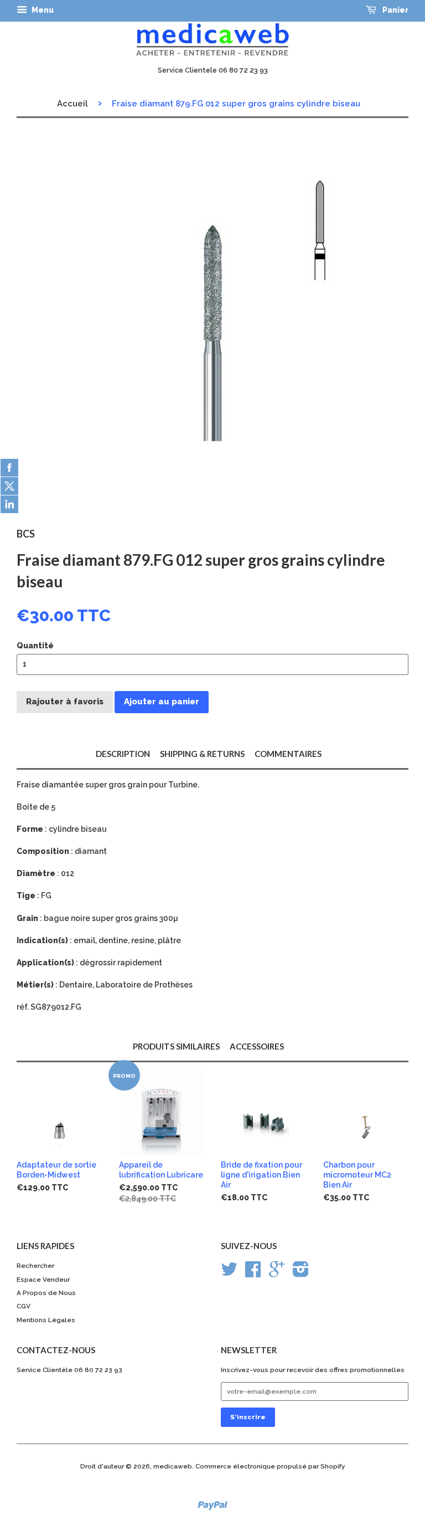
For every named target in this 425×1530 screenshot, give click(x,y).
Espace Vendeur (43, 1279)
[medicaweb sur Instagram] (300, 1273)
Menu (42, 10)
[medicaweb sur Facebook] (253, 1273)
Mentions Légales (46, 1320)
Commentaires (288, 754)
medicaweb (172, 1466)
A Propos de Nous (46, 1293)
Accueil (72, 104)
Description (123, 754)
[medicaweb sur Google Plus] (276, 1273)
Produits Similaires (176, 1046)
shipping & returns (202, 754)
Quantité (35, 645)
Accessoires (257, 1046)
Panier (394, 10)
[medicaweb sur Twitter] (229, 1273)
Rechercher (35, 1266)
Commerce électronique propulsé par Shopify (270, 1466)
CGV (23, 1306)
